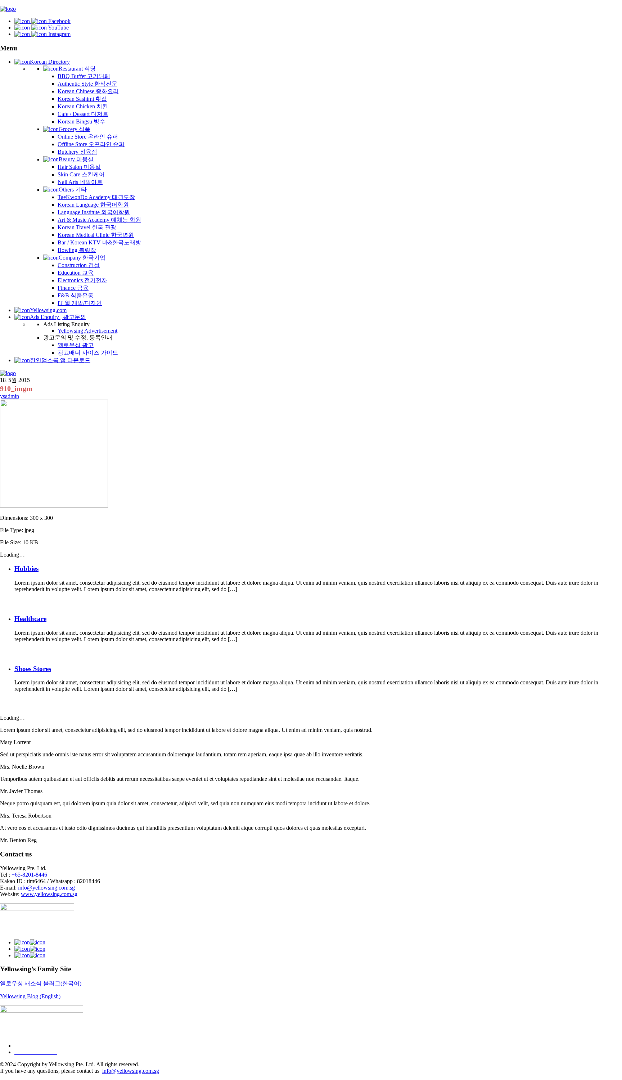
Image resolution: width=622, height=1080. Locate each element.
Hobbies (26, 568)
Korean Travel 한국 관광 (87, 227)
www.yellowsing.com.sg (49, 894)
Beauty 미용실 (76, 159)
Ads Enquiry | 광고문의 (58, 317)
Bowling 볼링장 (77, 250)
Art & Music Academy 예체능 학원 (99, 220)
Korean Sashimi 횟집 (82, 99)
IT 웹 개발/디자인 (80, 303)
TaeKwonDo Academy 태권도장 (96, 197)
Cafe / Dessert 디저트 (83, 114)
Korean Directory (50, 62)
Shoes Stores (32, 668)
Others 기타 (73, 189)
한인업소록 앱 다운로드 (60, 360)
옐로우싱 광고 (76, 345)
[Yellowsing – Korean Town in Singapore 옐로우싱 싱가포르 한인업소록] (8, 9)
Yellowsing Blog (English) (30, 996)
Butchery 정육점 (77, 152)
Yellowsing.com (48, 310)
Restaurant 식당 (77, 69)
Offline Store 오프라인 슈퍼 (91, 144)
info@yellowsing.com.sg (46, 888)
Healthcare (30, 618)
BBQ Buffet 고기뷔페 (84, 76)
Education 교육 (76, 273)
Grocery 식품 (74, 129)
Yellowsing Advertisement (87, 331)
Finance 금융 (73, 288)
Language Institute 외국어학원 (94, 212)
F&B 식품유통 (76, 295)
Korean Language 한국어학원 (93, 205)
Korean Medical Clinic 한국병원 (96, 235)
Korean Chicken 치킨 (83, 106)
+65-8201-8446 (29, 875)
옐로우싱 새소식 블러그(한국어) (40, 983)
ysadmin (9, 396)
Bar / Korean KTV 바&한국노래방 (99, 242)
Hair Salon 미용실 (79, 167)
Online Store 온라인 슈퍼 (88, 137)
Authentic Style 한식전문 (87, 84)
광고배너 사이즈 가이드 (88, 353)
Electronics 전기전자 (82, 280)
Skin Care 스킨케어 (81, 174)
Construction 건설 (79, 265)
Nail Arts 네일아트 (80, 182)
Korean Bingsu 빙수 (81, 121)
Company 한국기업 (82, 258)
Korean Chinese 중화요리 (88, 91)
